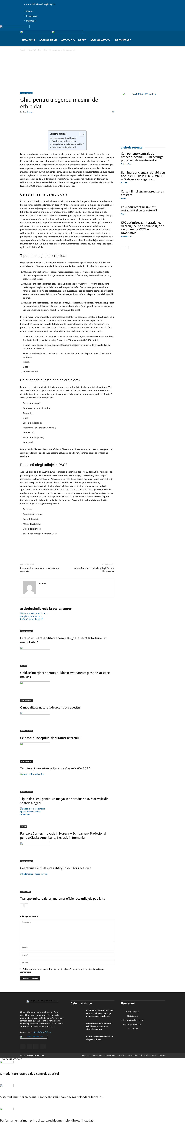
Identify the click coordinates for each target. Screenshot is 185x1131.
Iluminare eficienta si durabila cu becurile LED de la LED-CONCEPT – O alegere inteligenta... (143, 176)
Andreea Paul (126, 164)
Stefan (123, 198)
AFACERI (24, 666)
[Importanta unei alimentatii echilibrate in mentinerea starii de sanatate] (77, 1027)
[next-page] (26, 905)
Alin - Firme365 (126, 236)
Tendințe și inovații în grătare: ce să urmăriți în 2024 (55, 768)
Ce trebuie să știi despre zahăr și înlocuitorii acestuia (55, 868)
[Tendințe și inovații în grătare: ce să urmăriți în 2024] (67, 752)
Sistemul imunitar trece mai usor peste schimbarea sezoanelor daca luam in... (52, 1097)
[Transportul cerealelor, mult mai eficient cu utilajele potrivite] (67, 883)
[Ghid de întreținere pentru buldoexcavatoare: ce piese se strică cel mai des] (67, 657)
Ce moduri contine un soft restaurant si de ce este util (139, 208)
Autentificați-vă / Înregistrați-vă (40, 4)
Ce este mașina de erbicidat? (63, 138)
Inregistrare (31, 16)
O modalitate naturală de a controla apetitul (50, 707)
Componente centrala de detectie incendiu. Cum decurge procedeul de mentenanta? (142, 157)
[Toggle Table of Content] (81, 134)
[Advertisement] (92, 72)
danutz (29, 112)
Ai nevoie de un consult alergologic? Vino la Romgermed (94, 569)
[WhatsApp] (35, 551)
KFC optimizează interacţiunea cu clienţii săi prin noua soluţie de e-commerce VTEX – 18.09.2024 (142, 228)
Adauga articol (100, 40)
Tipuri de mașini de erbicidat (64, 141)
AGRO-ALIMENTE (34, 50)
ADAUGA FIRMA (48, 40)
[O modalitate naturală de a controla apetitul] (67, 691)
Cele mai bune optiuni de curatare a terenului (51, 738)
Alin (122, 214)
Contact (29, 11)
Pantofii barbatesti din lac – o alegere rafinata (99, 1038)
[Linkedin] (29, 551)
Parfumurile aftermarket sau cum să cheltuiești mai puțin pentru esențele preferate (99, 1013)
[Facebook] (23, 44)
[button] (62, 2)
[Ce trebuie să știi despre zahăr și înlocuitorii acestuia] (67, 852)
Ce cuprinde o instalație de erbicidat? (68, 144)
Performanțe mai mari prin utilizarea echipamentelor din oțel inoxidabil (47, 1120)
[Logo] (36, 32)
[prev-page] (22, 905)
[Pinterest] (41, 551)
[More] (100, 122)
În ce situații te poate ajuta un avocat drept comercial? (39, 569)
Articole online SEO (74, 40)
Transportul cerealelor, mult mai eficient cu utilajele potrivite (62, 898)
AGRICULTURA (25, 891)
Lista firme (28, 40)
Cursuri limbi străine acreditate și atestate (143, 193)
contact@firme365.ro (41, 1032)
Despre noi (31, 21)
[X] (26, 44)
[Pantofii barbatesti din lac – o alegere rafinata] (77, 1040)
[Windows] (29, 44)
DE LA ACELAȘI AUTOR (58, 608)
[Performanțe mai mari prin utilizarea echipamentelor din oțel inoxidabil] (92, 1112)
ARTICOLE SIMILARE (32, 608)
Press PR (124, 183)
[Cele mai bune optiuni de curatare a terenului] (67, 722)
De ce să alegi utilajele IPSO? (64, 147)
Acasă (22, 50)
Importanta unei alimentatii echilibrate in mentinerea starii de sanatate (99, 1026)
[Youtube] (32, 44)
